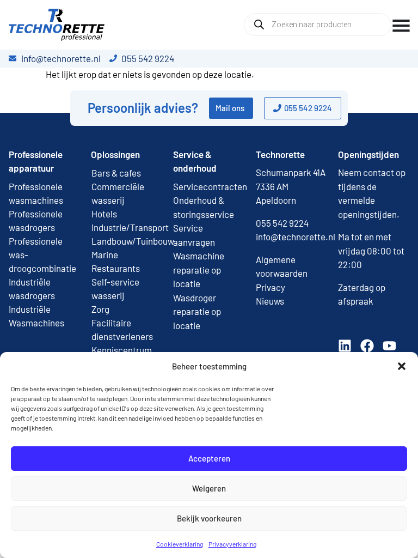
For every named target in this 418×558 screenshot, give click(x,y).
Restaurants (115, 268)
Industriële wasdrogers (32, 288)
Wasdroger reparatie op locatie (197, 311)
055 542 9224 (282, 222)
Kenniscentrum (121, 349)
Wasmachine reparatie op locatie (198, 269)
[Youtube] (389, 346)
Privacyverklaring (232, 544)
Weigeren (209, 488)
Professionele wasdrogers (36, 220)
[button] (401, 366)
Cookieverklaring (179, 544)
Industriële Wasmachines (36, 316)
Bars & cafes (116, 172)
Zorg (100, 309)
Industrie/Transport (126, 227)
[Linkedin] (345, 346)
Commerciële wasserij (117, 193)
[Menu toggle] (401, 25)
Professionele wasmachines (36, 193)
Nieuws (270, 300)
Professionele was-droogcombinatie (42, 254)
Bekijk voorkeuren (209, 518)
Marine (104, 254)
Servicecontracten (210, 186)
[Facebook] (367, 346)
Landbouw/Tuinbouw (126, 240)
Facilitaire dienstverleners (122, 329)
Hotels (104, 213)
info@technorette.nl (295, 236)
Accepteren (209, 458)
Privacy (270, 287)
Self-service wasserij (115, 288)
